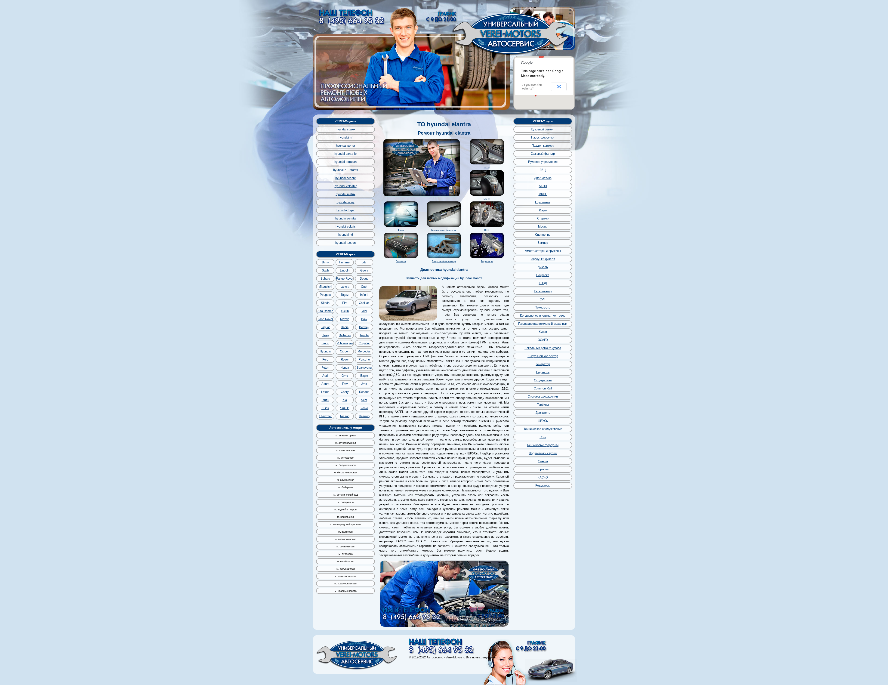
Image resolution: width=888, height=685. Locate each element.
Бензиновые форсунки (443, 230)
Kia (344, 400)
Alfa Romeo (325, 311)
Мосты (542, 226)
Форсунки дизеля (543, 259)
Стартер (543, 218)
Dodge (364, 278)
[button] (541, 56)
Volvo (364, 408)
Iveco (325, 343)
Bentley (364, 327)
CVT (543, 299)
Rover (345, 359)
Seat (364, 400)
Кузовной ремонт (543, 129)
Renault (364, 392)
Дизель (543, 267)
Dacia (344, 327)
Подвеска (542, 372)
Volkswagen (345, 343)
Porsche (364, 359)
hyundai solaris (346, 226)
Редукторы (487, 261)
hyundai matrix (345, 194)
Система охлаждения (543, 396)
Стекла (543, 461)
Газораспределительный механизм (542, 323)
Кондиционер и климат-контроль (542, 315)
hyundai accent (345, 178)
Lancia (344, 286)
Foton (325, 367)
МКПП (487, 198)
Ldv (364, 262)
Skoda (325, 303)
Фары (401, 230)
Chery (345, 392)
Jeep (325, 335)
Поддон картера (543, 145)
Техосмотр (542, 307)
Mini (364, 311)
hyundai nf (345, 137)
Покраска (401, 261)
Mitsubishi (325, 286)
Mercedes (364, 351)
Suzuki (344, 408)
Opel (364, 286)
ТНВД (543, 283)
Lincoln (344, 270)
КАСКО (543, 477)
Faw (345, 384)
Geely (364, 270)
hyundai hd (345, 234)
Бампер (542, 242)
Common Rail (543, 388)
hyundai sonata (345, 218)
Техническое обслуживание (543, 429)
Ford (325, 359)
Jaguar (325, 327)
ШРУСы (542, 421)
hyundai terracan (345, 162)
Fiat (344, 303)
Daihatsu (345, 335)
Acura (325, 384)
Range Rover (344, 278)
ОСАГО (543, 340)
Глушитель (542, 202)
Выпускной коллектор (444, 261)
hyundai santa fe (345, 153)
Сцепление (542, 234)
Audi (325, 375)
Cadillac (364, 303)
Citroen (344, 351)
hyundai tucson (345, 242)
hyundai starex (345, 129)
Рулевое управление (543, 162)
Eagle (364, 375)
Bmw (325, 262)
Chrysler (364, 343)
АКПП (487, 167)
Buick (325, 408)
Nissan (344, 416)
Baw (364, 319)
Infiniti (364, 294)
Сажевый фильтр (543, 153)
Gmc (345, 375)
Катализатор (543, 291)
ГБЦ (543, 170)
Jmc (364, 384)
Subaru (325, 278)
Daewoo (364, 416)
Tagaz (345, 294)
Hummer (344, 262)
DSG (486, 230)
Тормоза (543, 469)
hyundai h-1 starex (345, 170)
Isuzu (325, 400)
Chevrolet (325, 416)
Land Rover (325, 319)
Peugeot (325, 294)
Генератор (543, 364)
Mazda (344, 319)
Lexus (325, 392)
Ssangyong (364, 367)
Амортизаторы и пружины (543, 251)
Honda (344, 367)
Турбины (543, 404)
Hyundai (325, 351)
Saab (325, 270)
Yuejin (345, 311)
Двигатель (543, 412)
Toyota (364, 335)
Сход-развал (543, 380)
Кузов (543, 331)
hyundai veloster (346, 186)
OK (559, 87)
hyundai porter (345, 145)
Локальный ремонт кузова (542, 348)
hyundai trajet (345, 210)
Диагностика (543, 178)
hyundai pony (346, 202)
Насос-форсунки (542, 137)
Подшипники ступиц (543, 453)
